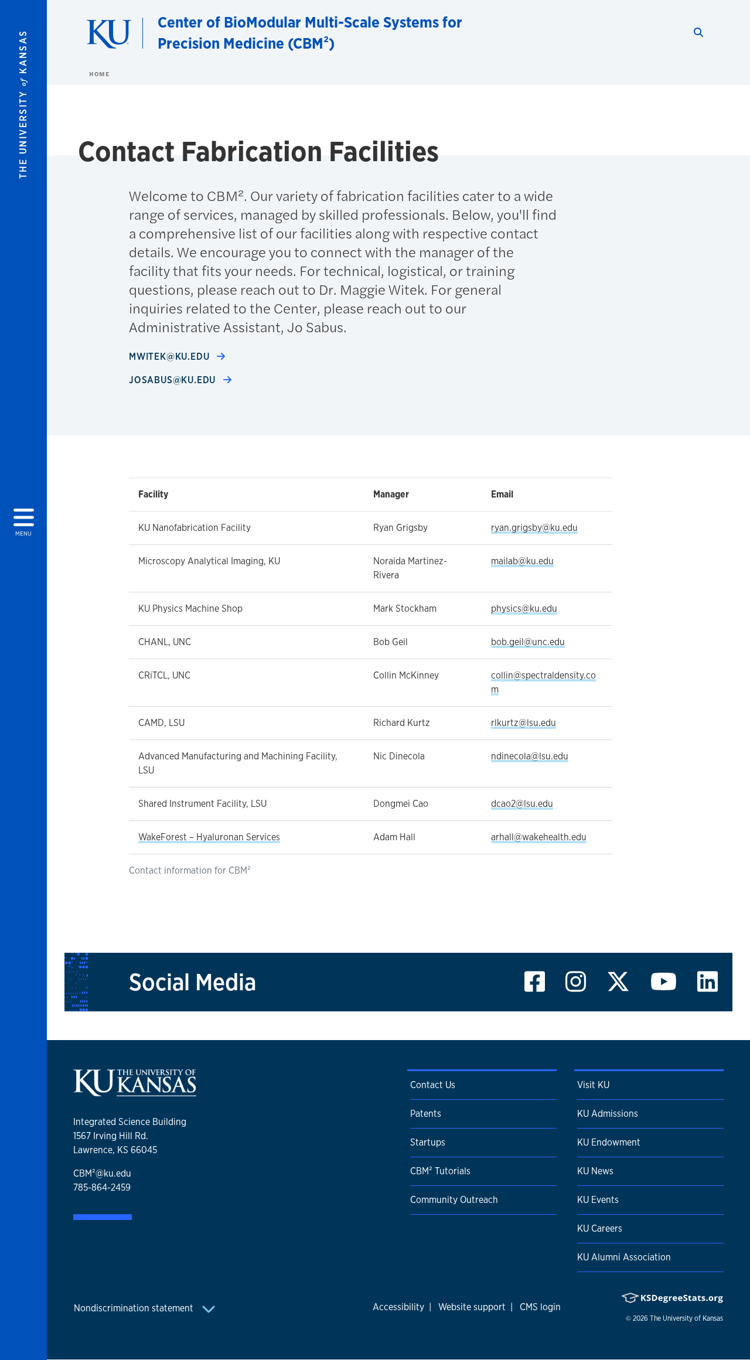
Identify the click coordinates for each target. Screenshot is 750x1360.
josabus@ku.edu (174, 380)
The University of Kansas (686, 1318)
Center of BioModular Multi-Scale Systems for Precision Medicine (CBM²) (310, 32)
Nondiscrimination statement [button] (135, 1308)
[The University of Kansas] (134, 1091)
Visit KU (593, 1085)
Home (99, 74)
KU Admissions (607, 1113)
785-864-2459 (102, 1187)
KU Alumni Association (624, 1257)
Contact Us (432, 1085)
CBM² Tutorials (440, 1171)
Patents (425, 1113)
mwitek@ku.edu (170, 356)
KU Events (598, 1200)
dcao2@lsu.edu (522, 803)
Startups (427, 1142)
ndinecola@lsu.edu (529, 756)
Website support (472, 1307)
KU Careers (599, 1228)
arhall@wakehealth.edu (539, 837)
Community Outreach (454, 1200)
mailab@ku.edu (522, 561)
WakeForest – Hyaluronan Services (209, 837)
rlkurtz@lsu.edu (523, 723)
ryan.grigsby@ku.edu (534, 527)
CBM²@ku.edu (102, 1173)
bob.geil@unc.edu (528, 642)
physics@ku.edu (524, 608)
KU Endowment (608, 1142)
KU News (595, 1171)
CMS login (540, 1307)
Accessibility (398, 1307)
